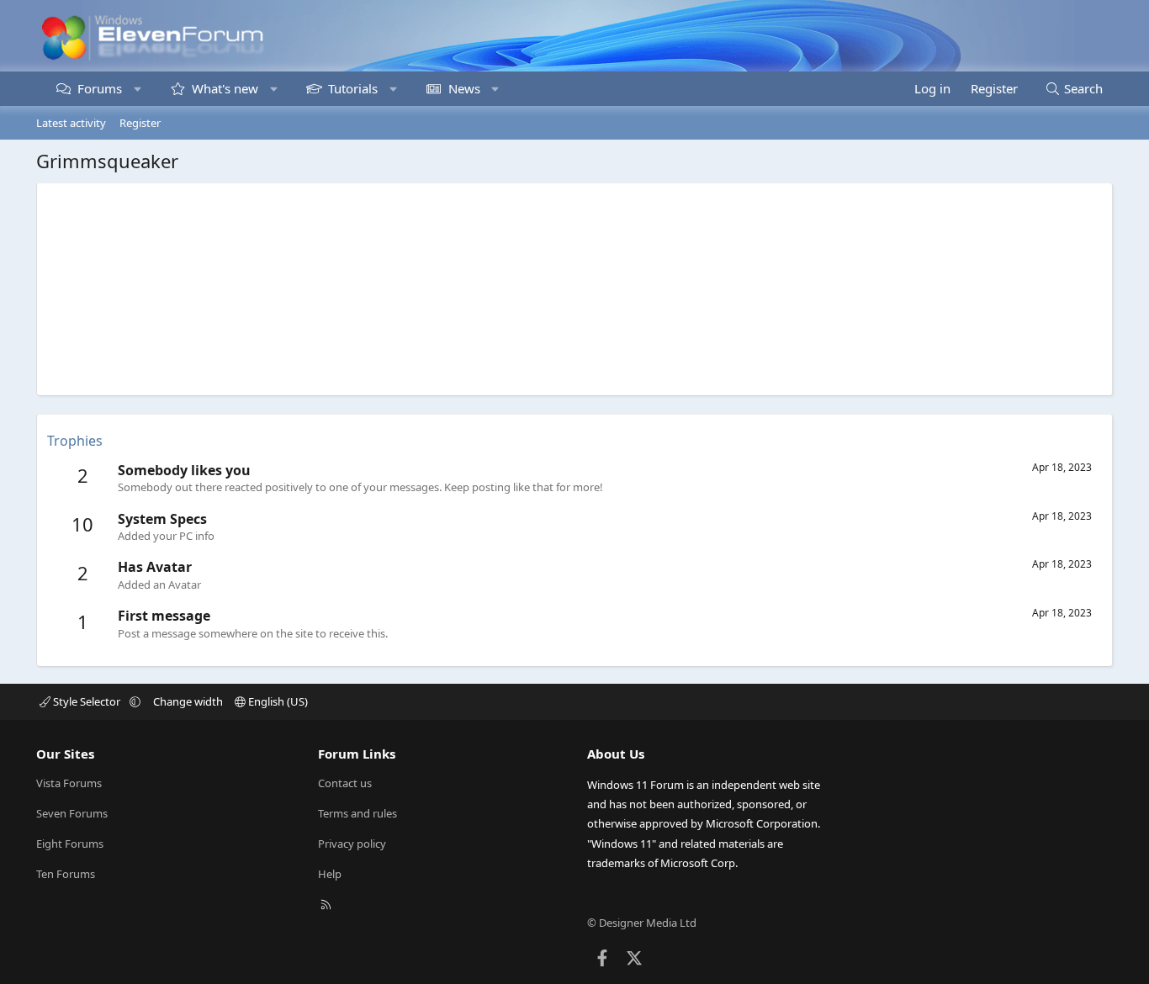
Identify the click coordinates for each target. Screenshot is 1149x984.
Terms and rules (357, 813)
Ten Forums (65, 873)
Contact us (345, 783)
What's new (225, 88)
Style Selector (86, 701)
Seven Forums (72, 813)
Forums (99, 88)
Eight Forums (69, 843)
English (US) (277, 701)
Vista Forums (69, 783)
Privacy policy (352, 843)
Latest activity (71, 122)
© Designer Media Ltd (641, 922)
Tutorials (353, 88)
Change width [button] (188, 701)
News (464, 88)
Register (140, 122)
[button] (137, 88)
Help (330, 873)
